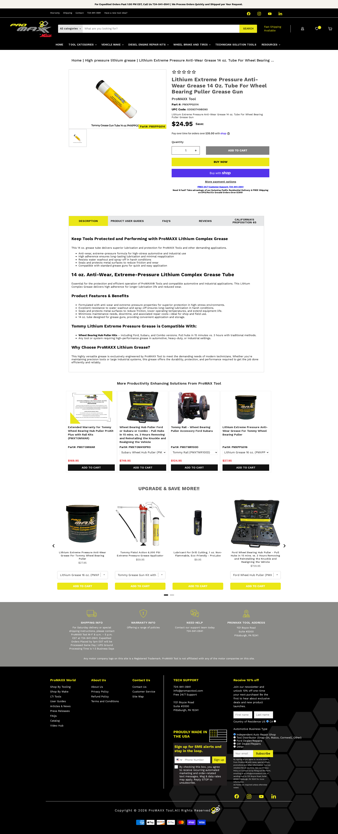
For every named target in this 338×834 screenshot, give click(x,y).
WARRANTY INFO (143, 622)
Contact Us (139, 686)
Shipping (67, 13)
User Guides (58, 701)
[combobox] (161, 29)
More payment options (220, 181)
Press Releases (60, 711)
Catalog (55, 720)
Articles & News (60, 706)
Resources (270, 44)
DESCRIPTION (88, 221)
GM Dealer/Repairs (249, 743)
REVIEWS (205, 221)
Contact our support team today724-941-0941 (195, 629)
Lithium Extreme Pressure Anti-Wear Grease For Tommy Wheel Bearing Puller (245, 430)
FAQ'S (166, 221)
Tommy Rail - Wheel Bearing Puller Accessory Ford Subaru (192, 429)
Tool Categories (81, 44)
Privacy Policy (100, 691)
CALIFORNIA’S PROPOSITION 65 (244, 221)
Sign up (219, 759)
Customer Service (143, 691)
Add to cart (91, 467)
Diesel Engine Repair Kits (147, 44)
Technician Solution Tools (235, 44)
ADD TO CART (237, 150)
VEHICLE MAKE (111, 44)
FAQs (53, 716)
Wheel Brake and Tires (191, 44)
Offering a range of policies (143, 627)
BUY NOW (220, 162)
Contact (80, 13)
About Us (97, 686)
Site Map (138, 696)
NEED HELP (195, 622)
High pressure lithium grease (110, 60)
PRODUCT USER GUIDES (127, 221)
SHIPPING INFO (92, 622)
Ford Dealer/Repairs (249, 740)
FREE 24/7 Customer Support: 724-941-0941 (220, 187)
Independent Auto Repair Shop (256, 734)
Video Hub (56, 725)
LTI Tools (55, 696)
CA (272, 721)
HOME (59, 44)
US (264, 721)
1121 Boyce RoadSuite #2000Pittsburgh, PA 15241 (246, 631)
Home (76, 60)
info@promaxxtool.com (188, 690)
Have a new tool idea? (115, 13)
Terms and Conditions (105, 701)
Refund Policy (100, 696)
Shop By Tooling (60, 686)
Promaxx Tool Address (246, 622)
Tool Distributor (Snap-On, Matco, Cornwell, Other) (269, 737)
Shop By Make (59, 691)
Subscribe (263, 753)
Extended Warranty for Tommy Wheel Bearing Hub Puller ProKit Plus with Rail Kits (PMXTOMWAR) (91, 432)
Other (240, 746)
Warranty (55, 13)
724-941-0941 (94, 13)
